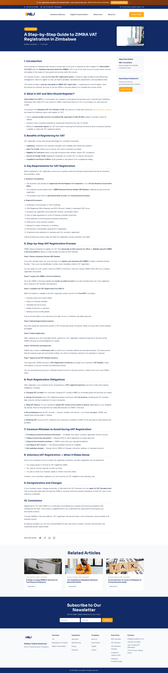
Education (75, 650)
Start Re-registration (119, 2)
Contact (93, 650)
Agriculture (75, 639)
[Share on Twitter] (40, 538)
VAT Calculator (115, 642)
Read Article (31, 586)
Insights (93, 646)
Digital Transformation (79, 15)
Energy (74, 646)
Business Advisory (57, 15)
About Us (111, 15)
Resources (98, 15)
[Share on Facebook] (45, 538)
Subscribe (107, 620)
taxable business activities (102, 110)
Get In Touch (136, 15)
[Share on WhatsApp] (54, 538)
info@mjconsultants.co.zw (135, 639)
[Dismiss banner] (130, 2)
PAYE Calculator (116, 639)
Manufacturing (76, 642)
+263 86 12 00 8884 (32, 7)
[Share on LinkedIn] (49, 538)
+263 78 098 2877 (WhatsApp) (51, 7)
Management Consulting (59, 642)
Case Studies (95, 642)
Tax (53, 639)
